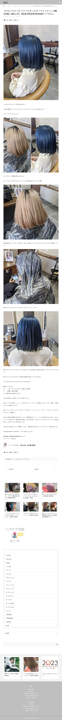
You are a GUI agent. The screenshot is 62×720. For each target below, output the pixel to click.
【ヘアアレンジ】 (10, 592)
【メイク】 (8, 611)
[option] (11, 667)
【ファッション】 (10, 585)
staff (11, 459)
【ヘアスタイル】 (10, 607)
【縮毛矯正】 (9, 614)
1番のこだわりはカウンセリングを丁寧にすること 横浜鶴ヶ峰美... (50, 675)
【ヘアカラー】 (18, 16)
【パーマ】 (8, 581)
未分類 (7, 625)
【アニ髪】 (8, 566)
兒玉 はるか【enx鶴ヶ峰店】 (28, 445)
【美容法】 (8, 622)
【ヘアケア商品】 (10, 603)
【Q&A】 (8, 563)
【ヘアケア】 (9, 599)
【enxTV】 (8, 555)
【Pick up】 (9, 559)
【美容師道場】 (9, 618)
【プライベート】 (10, 588)
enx (5, 2)
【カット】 (8, 570)
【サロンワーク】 (12, 16)
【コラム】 (8, 574)
